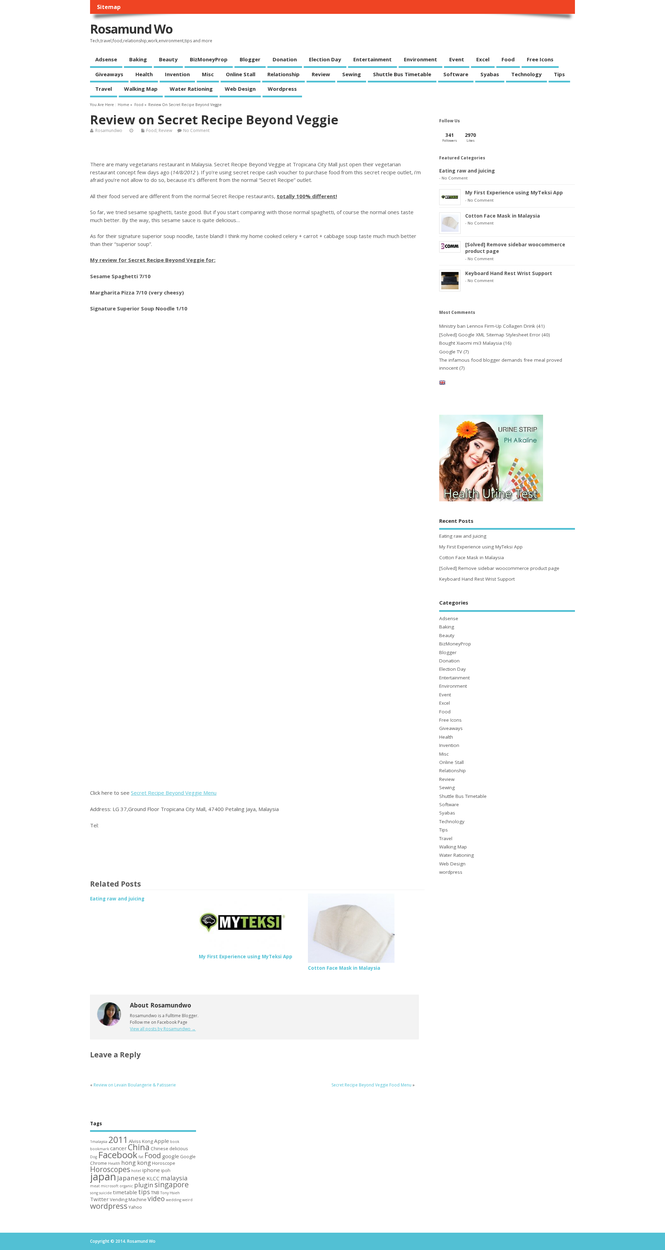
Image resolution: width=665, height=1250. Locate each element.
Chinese (159, 1148)
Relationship (283, 74)
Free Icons (540, 59)
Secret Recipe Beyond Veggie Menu (173, 792)
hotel (136, 1170)
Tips (559, 74)
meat (95, 1185)
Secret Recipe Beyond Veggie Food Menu (371, 1085)
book (174, 1141)
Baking (138, 59)
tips (144, 1191)
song (94, 1192)
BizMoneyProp (209, 59)
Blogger (250, 59)
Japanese (131, 1177)
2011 (118, 1139)
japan (103, 1176)
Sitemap (109, 7)
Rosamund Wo (131, 28)
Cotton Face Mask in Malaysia (344, 968)
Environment (420, 59)
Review (321, 74)
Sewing (351, 74)
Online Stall (240, 74)
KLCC (153, 1178)
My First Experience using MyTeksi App (245, 956)
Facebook (118, 1154)
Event (456, 59)
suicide (105, 1192)
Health (144, 74)
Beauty (168, 59)
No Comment (196, 130)
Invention (177, 74)
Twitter (99, 1199)
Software (455, 74)
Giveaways (109, 74)
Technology (526, 74)
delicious (178, 1148)
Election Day (325, 59)
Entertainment (372, 59)
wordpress (282, 88)
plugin (143, 1184)
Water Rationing (191, 88)
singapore (171, 1184)
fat (141, 1156)
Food (508, 59)
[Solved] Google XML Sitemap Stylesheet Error (489, 335)
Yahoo (135, 1207)
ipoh (165, 1170)
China (139, 1147)
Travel (103, 88)
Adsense (106, 59)
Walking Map (141, 88)
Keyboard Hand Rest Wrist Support (508, 273)
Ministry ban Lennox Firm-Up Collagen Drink (487, 326)
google (170, 1156)
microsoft (109, 1185)
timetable (125, 1192)
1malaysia (98, 1141)
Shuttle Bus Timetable (402, 74)
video (156, 1198)
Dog (93, 1156)
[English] (442, 383)
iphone (151, 1170)
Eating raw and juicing (117, 899)
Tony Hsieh (170, 1192)
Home (123, 104)
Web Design (240, 88)
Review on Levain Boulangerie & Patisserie (135, 1085)
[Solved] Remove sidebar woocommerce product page (499, 568)
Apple (161, 1140)
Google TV (450, 352)
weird (187, 1199)
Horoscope (163, 1163)
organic (126, 1185)
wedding (173, 1199)
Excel (482, 59)
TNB (155, 1192)
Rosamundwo (108, 130)
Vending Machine (128, 1199)
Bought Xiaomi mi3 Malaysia (470, 343)
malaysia (174, 1177)
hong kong (136, 1163)
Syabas (489, 74)
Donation (285, 59)
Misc (208, 74)
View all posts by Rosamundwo (163, 1029)
